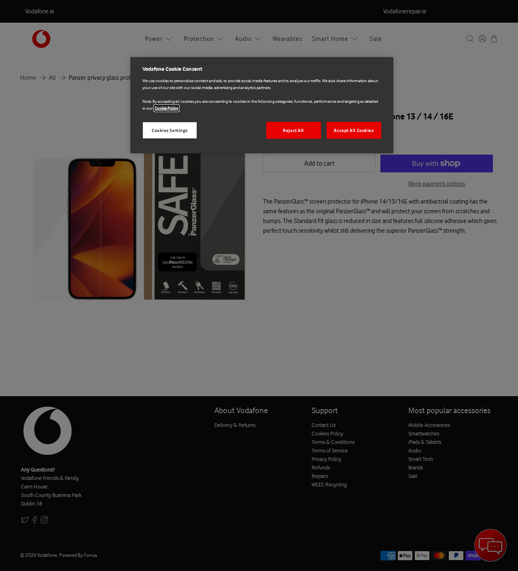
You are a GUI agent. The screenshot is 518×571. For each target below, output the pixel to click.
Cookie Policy (166, 108)
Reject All (293, 130)
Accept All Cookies (354, 130)
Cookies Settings (170, 130)
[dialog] (261, 105)
